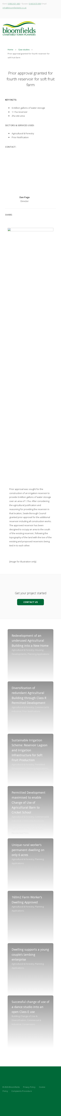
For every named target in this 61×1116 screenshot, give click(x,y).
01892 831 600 (14, 3)
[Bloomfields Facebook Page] (15, 1099)
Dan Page (24, 197)
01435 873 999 (35, 3)
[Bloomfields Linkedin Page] (9, 1099)
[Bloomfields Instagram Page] (3, 1099)
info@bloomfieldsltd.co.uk (14, 7)
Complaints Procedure (21, 1091)
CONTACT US (30, 602)
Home (10, 49)
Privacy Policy (29, 1087)
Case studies (23, 49)
